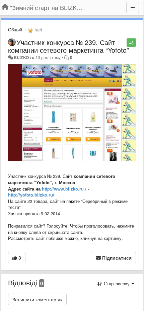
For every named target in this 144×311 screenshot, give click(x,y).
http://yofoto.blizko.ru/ (31, 195)
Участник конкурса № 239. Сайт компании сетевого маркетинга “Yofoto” (68, 46)
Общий (15, 29)
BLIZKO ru (24, 57)
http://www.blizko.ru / (64, 189)
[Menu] (132, 7)
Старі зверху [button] (116, 283)
